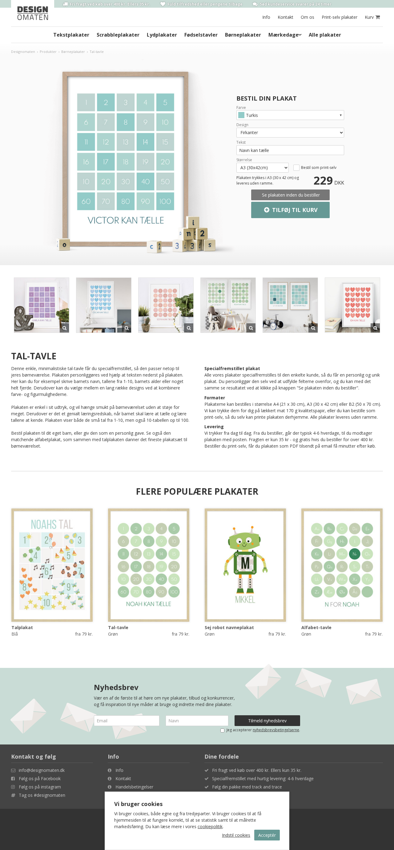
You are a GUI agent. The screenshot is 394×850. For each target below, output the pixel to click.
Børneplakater (243, 34)
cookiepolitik (210, 826)
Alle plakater (325, 34)
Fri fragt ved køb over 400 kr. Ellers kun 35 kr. (256, 770)
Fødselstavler (201, 34)
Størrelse (244, 160)
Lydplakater (162, 34)
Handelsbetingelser (134, 787)
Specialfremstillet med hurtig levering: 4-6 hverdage (263, 778)
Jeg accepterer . (263, 729)
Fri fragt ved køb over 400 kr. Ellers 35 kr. (109, 4)
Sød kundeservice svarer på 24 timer (295, 4)
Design (242, 124)
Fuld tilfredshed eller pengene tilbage (205, 4)
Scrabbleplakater (118, 34)
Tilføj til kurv (294, 209)
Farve (241, 107)
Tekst (241, 142)
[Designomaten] (32, 13)
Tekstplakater (71, 34)
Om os (307, 17)
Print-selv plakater (339, 17)
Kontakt (285, 17)
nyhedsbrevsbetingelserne (276, 729)
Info (266, 17)
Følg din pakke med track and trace (247, 787)
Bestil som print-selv (318, 167)
